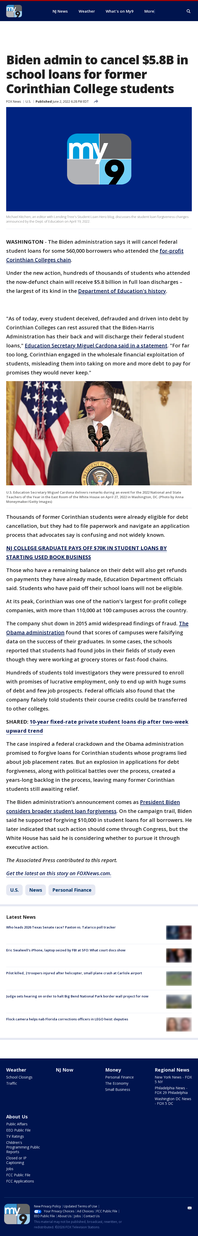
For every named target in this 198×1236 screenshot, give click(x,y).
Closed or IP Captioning (16, 1160)
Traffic (11, 1083)
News (35, 890)
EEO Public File (18, 1130)
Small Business (117, 1089)
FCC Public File (18, 1174)
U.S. (28, 101)
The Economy (116, 1083)
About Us (17, 1117)
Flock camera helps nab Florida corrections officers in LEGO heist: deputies (67, 1019)
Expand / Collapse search (189, 11)
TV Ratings (15, 1136)
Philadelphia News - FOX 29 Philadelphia (171, 1090)
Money (113, 1070)
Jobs (9, 1168)
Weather (16, 1070)
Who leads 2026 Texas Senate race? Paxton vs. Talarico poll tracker (61, 927)
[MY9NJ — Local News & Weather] (23, 11)
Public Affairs (17, 1123)
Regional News (172, 1070)
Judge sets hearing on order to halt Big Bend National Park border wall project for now (77, 996)
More (149, 11)
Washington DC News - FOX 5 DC (173, 1101)
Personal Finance (72, 890)
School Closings (19, 1077)
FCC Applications (20, 1181)
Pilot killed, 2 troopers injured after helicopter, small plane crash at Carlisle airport (74, 973)
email (190, 1208)
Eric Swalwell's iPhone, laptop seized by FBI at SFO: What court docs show (66, 950)
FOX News (13, 101)
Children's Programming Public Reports (23, 1147)
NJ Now (64, 1070)
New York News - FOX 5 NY (173, 1079)
